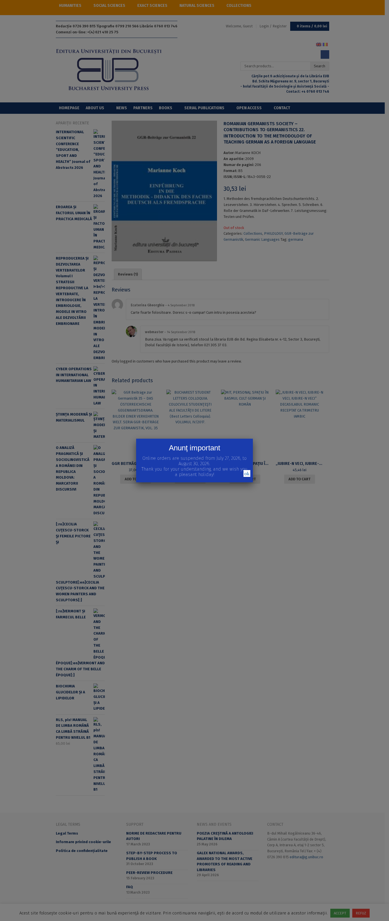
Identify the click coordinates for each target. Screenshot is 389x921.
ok (246, 473)
